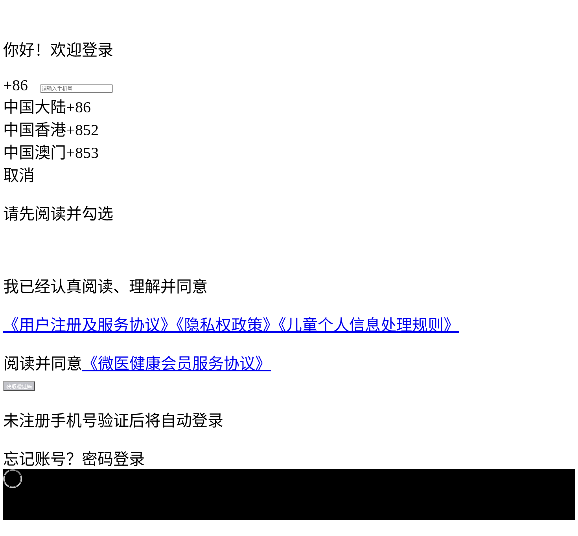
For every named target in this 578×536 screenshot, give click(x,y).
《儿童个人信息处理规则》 (368, 325)
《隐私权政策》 (227, 325)
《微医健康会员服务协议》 (176, 364)
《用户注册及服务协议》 (89, 325)
